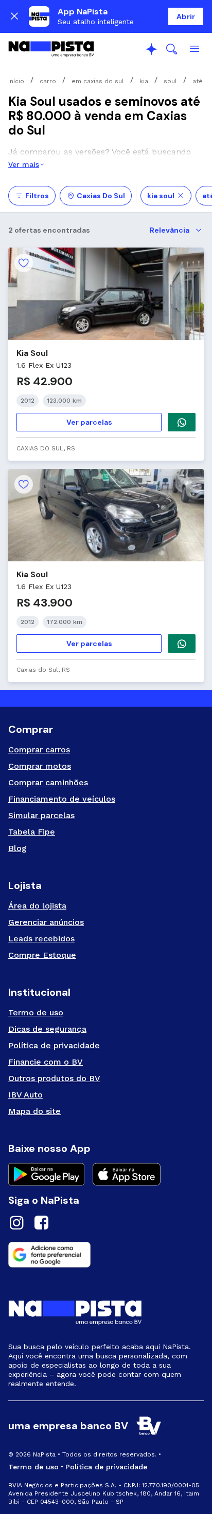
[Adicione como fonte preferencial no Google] (106, 1254)
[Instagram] (16, 1224)
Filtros (37, 195)
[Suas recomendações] (151, 49)
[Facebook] (41, 1224)
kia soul (160, 195)
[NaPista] (51, 49)
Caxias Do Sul (101, 195)
